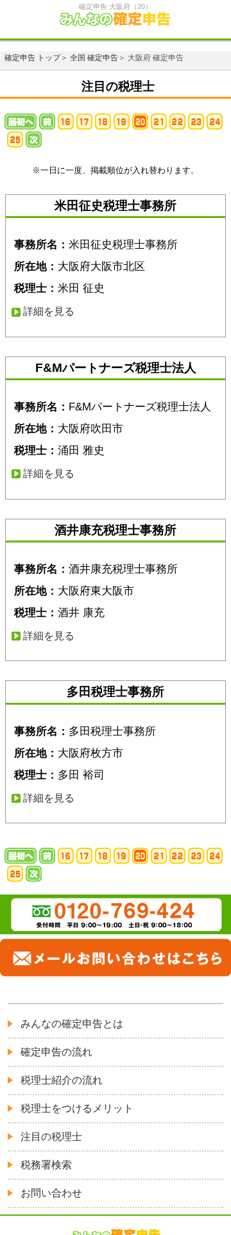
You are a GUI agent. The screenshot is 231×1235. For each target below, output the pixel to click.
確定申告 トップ (32, 57)
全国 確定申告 (94, 57)
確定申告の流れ (56, 1051)
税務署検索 (46, 1164)
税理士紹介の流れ (62, 1080)
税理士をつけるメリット (77, 1108)
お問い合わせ (51, 1193)
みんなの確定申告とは (72, 1023)
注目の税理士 (51, 1136)
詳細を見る (48, 311)
